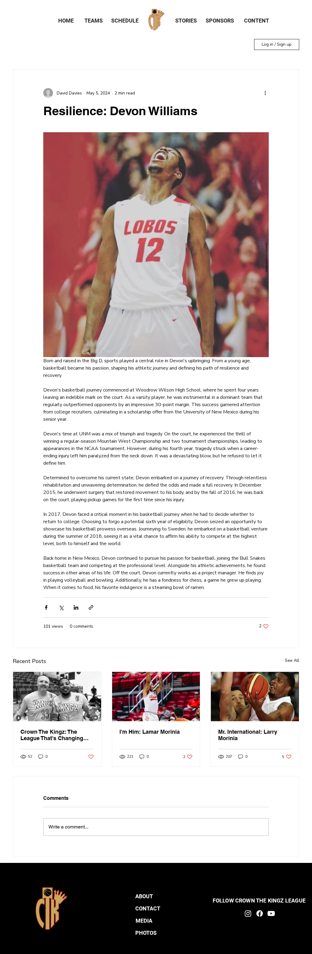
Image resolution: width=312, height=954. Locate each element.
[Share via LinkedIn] (76, 607)
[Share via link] (91, 607)
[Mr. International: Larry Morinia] (255, 696)
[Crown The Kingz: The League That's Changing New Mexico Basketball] (57, 696)
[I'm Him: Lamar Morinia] (156, 696)
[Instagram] (248, 913)
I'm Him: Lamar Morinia (149, 732)
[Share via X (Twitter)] (61, 607)
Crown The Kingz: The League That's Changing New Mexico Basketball (51, 735)
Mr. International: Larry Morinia (247, 735)
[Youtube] (271, 913)
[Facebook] (259, 913)
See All (292, 660)
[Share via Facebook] (46, 607)
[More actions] (265, 93)
